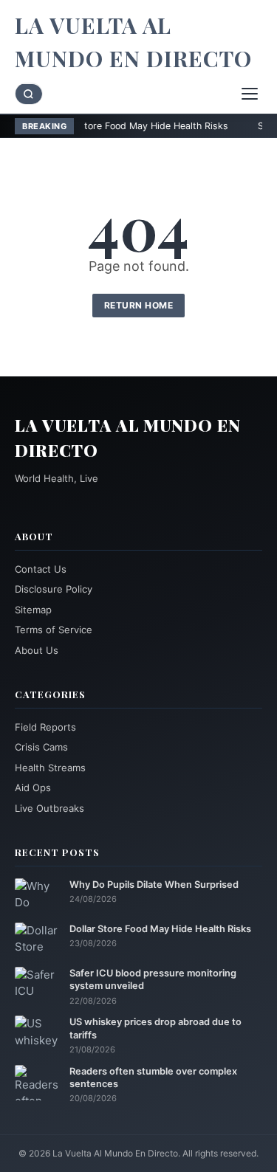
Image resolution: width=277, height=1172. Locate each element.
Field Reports (45, 727)
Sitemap (33, 610)
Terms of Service (53, 629)
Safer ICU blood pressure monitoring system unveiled (152, 979)
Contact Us (40, 569)
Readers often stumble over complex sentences (153, 1077)
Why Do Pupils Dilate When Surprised (154, 884)
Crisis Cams (41, 747)
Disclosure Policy (53, 589)
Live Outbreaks (49, 808)
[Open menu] (249, 93)
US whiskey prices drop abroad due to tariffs (155, 1028)
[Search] (29, 94)
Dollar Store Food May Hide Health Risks (113, 125)
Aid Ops (33, 787)
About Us (36, 650)
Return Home (139, 305)
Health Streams (50, 767)
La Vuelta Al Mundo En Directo (133, 41)
